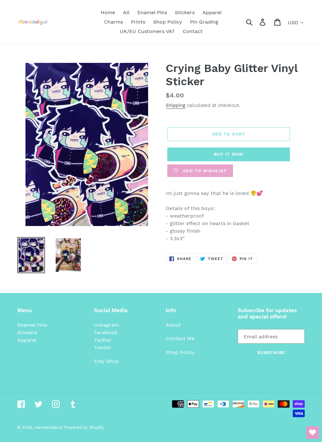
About (173, 325)
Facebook (106, 332)
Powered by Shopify (84, 427)
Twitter (103, 340)
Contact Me (180, 338)
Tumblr (103, 348)
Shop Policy (180, 352)
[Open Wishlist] (312, 432)
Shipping (175, 105)
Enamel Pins (32, 325)
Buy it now (228, 154)
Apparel (26, 340)
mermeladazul (48, 427)
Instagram (106, 325)
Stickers (27, 332)
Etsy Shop (106, 361)
